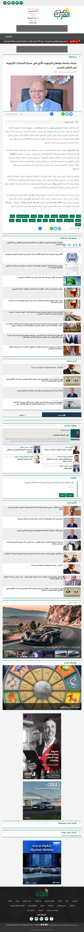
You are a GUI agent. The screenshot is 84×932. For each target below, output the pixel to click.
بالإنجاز (13, 154)
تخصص (59, 220)
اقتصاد (10, 901)
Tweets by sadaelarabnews (71, 836)
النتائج (62, 495)
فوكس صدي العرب (52, 910)
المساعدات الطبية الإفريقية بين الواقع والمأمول (20, 451)
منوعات (40, 910)
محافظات (72, 905)
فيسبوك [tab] (61, 415)
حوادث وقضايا (27, 901)
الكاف (24, 220)
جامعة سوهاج (69, 220)
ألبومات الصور (73, 602)
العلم (18, 220)
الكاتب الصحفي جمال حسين (24, 457)
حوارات (42, 905)
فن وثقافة (38, 901)
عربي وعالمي (61, 905)
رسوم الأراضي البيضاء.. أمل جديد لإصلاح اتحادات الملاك (59, 460)
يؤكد (54, 184)
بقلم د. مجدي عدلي (26, 447)
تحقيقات (51, 905)
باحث (45, 220)
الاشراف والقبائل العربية (17, 905)
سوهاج (40, 128)
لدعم (72, 216)
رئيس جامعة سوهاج (23, 216)
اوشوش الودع (32, 905)
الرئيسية (74, 901)
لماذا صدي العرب (40, 930)
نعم (70, 487)
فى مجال (54, 216)
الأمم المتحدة (55, 202)
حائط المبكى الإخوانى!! (25, 459)
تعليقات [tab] (21, 415)
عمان (47, 216)
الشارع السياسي (49, 901)
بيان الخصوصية (50, 930)
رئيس (52, 128)
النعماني (59, 128)
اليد (39, 220)
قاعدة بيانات (26, 202)
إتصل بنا (33, 930)
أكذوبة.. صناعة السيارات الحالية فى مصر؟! (58, 450)
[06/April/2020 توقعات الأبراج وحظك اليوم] (42, 688)
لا (71, 490)
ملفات (60, 901)
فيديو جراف (30, 910)
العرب (11, 220)
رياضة (17, 901)
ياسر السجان (65, 430)
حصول (30, 128)
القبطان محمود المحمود (65, 457)
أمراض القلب (68, 468)
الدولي (78, 225)
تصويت (70, 495)
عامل (40, 216)
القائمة (8, 36)
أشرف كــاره (69, 447)
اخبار (67, 901)
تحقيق (52, 220)
